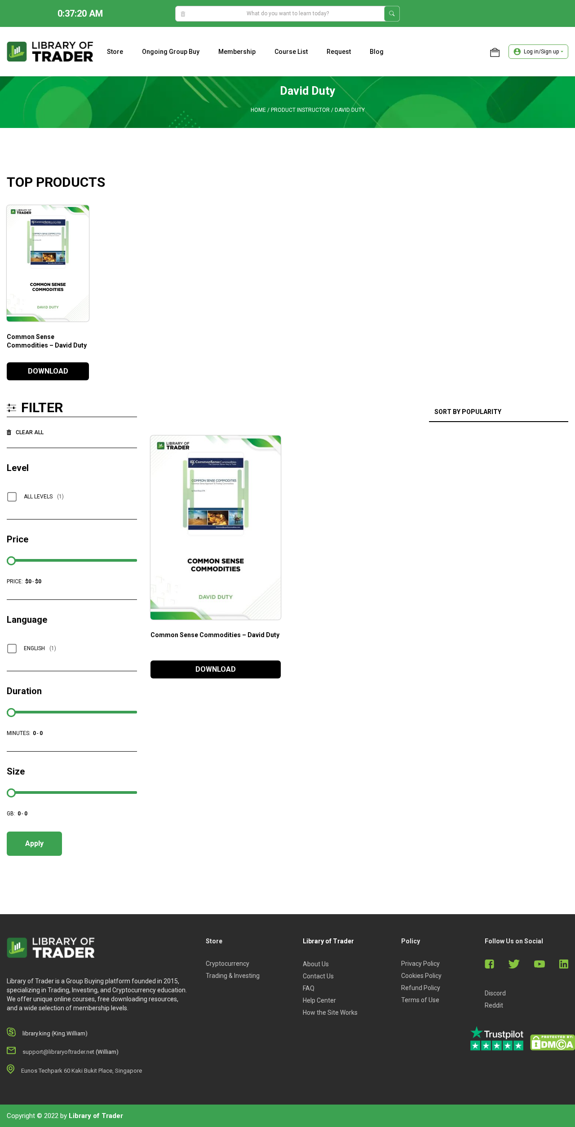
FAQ (308, 988)
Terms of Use (420, 1000)
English (40, 648)
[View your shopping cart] (495, 51)
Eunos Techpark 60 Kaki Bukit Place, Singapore (81, 1070)
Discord (495, 993)
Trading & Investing (233, 975)
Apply (34, 843)
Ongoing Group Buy (170, 51)
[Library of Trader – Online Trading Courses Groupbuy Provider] (50, 51)
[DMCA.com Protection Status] (552, 1043)
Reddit (494, 1005)
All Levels (44, 496)
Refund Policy (420, 987)
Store (115, 51)
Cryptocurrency (227, 963)
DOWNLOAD (48, 371)
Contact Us (318, 976)
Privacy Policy (420, 963)
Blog (377, 51)
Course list (291, 51)
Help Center (319, 1000)
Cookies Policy (421, 975)
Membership (237, 51)
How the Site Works (330, 1012)
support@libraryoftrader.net (58, 1051)
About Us (316, 964)
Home (258, 110)
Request (339, 51)
